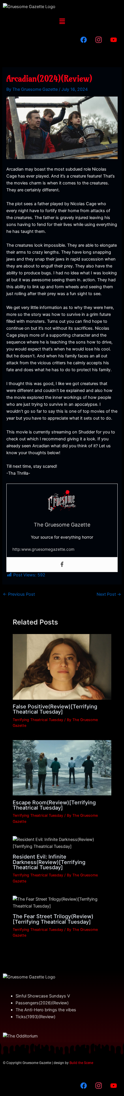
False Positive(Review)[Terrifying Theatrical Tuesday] (55, 709)
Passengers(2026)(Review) (42, 1003)
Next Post (109, 594)
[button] (62, 21)
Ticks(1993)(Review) (35, 1016)
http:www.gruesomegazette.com (43, 549)
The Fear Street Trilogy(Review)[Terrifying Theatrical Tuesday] (53, 919)
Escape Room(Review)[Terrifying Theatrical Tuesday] (54, 805)
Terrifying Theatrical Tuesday (38, 720)
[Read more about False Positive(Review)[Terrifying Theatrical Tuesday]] (62, 666)
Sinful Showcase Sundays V (43, 996)
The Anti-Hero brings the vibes (46, 1009)
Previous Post (19, 594)
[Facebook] (62, 565)
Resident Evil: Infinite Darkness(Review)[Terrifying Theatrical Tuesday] (49, 861)
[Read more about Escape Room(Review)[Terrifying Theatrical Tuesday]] (62, 767)
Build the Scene (81, 1063)
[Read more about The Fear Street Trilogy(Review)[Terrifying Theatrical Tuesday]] (62, 902)
